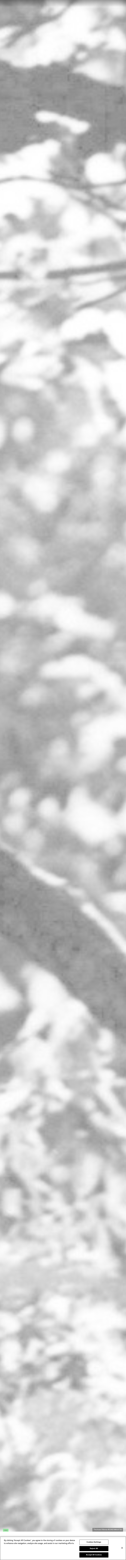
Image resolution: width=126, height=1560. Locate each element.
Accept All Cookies (94, 1555)
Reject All (94, 1548)
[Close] (122, 1548)
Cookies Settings (94, 1542)
